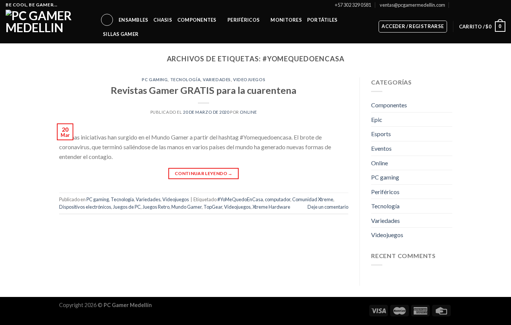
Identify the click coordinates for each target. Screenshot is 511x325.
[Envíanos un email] (487, 4)
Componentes (197, 20)
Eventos (381, 148)
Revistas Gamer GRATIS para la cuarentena (203, 90)
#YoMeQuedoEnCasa (240, 199)
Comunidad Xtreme (312, 199)
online (248, 112)
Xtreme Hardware (271, 207)
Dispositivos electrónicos (85, 207)
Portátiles (322, 20)
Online (379, 162)
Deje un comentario (327, 207)
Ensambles (133, 20)
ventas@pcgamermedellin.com (412, 5)
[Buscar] (107, 20)
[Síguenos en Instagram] (473, 4)
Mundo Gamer (186, 207)
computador (277, 199)
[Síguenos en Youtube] (501, 4)
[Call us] (494, 4)
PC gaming (155, 79)
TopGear (213, 207)
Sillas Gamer (120, 34)
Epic (376, 119)
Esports (381, 134)
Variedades (217, 79)
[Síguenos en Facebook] (465, 4)
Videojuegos (249, 79)
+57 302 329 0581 (353, 5)
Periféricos (243, 20)
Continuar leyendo (204, 173)
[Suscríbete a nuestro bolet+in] (455, 4)
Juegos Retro (156, 207)
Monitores (286, 20)
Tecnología (185, 79)
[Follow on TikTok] (480, 4)
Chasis (162, 20)
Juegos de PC (127, 207)
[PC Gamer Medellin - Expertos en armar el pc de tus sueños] (47, 26)
